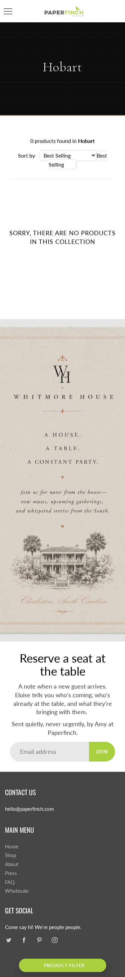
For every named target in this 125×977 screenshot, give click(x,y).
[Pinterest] (39, 940)
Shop (10, 855)
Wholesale (17, 891)
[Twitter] (8, 940)
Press (11, 873)
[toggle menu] (8, 11)
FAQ (10, 882)
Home (11, 846)
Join (102, 751)
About (11, 864)
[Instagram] (54, 940)
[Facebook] (24, 940)
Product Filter (64, 965)
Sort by (26, 155)
